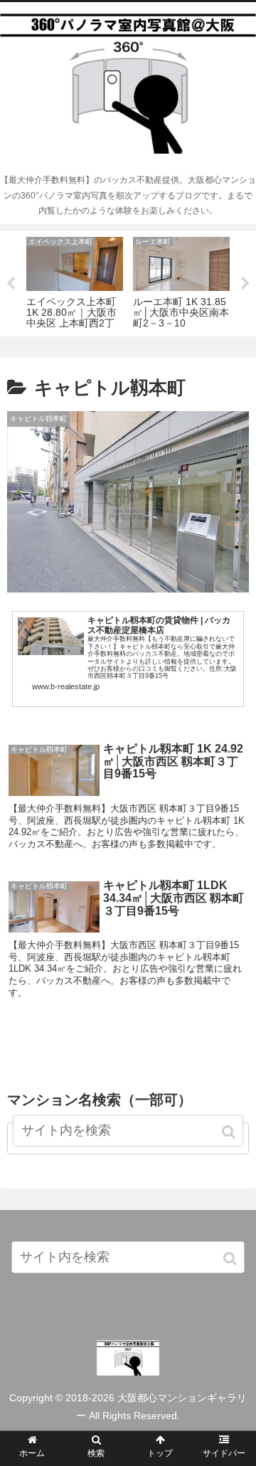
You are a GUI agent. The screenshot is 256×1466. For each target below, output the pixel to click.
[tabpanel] (74, 281)
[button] (231, 1258)
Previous (11, 284)
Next (245, 284)
